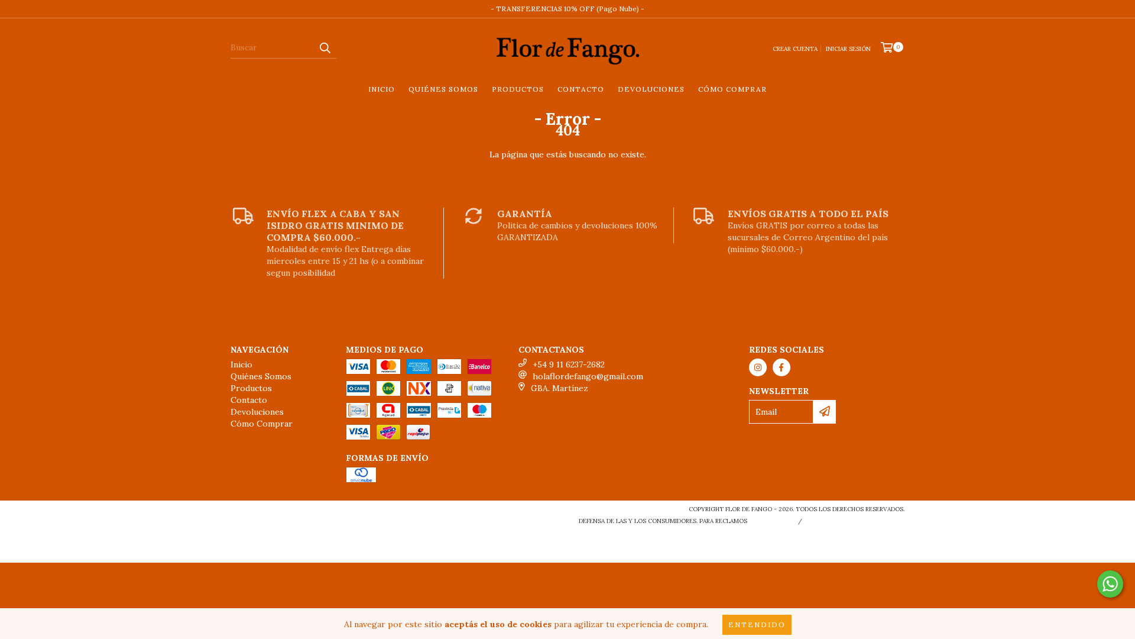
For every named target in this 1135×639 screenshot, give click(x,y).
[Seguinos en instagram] (758, 367)
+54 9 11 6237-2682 (569, 364)
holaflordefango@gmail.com (588, 376)
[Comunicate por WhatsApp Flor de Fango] (1110, 584)
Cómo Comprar (732, 89)
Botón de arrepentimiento (855, 521)
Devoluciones (651, 89)
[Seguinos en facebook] (781, 367)
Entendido (757, 624)
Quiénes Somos (443, 89)
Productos (518, 89)
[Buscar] (324, 48)
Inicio (381, 89)
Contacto (580, 89)
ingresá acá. (771, 521)
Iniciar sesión (848, 49)
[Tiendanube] (282, 513)
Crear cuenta (795, 49)
